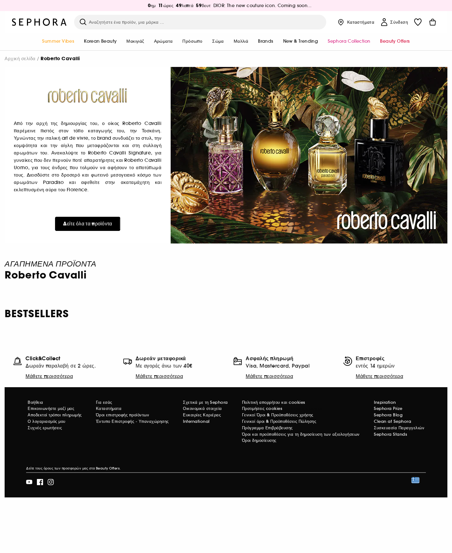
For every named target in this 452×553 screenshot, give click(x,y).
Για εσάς (104, 402)
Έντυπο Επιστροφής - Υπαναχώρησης (132, 421)
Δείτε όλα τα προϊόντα (87, 223)
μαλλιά (241, 41)
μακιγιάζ (135, 41)
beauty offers (395, 41)
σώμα (218, 41)
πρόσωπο (192, 41)
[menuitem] (58, 41)
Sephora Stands (390, 434)
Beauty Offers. (108, 468)
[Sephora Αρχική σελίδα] (39, 22)
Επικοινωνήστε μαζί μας (51, 408)
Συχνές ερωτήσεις (45, 427)
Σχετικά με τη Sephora (205, 402)
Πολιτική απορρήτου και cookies (273, 402)
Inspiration (385, 402)
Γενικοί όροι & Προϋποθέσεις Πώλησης (279, 421)
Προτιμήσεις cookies (262, 408)
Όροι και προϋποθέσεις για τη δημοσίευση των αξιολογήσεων (301, 434)
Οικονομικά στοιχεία (202, 408)
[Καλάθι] (432, 22)
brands (265, 41)
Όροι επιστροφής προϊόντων (122, 415)
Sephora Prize (388, 408)
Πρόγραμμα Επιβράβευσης (267, 427)
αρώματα (163, 41)
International (196, 421)
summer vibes (58, 41)
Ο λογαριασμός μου (46, 421)
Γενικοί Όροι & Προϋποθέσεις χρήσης (277, 415)
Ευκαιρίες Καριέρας (202, 415)
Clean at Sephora (392, 421)
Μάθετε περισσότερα (49, 376)
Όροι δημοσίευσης (259, 440)
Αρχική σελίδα (20, 58)
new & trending (300, 41)
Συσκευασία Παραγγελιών (399, 427)
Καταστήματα (109, 408)
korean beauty (100, 41)
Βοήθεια (35, 402)
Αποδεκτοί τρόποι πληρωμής (55, 415)
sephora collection (349, 41)
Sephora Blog (388, 415)
